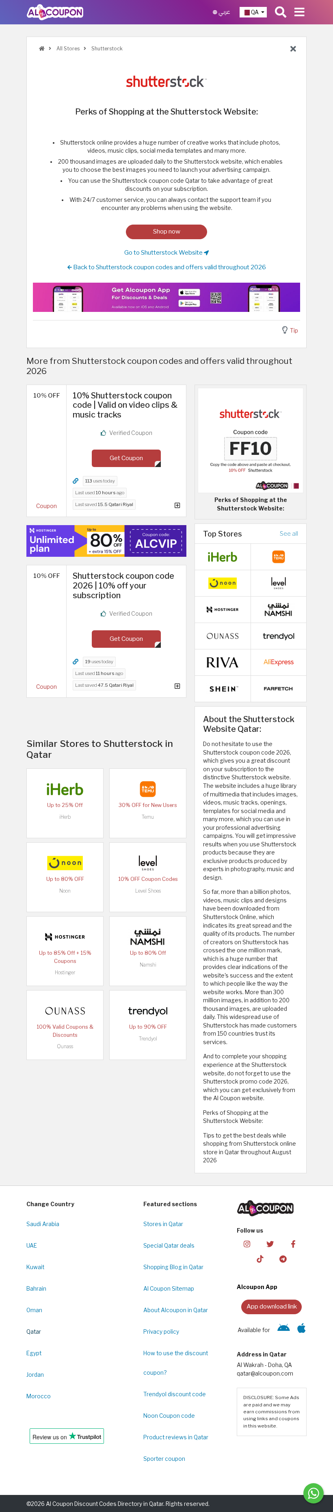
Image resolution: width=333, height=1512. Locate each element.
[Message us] (313, 1493)
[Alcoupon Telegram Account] (283, 1258)
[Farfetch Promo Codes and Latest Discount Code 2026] (278, 688)
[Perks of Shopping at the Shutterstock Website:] (250, 440)
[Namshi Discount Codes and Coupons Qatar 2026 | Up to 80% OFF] (148, 936)
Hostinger (65, 972)
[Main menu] (299, 12)
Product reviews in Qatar (175, 1437)
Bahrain (36, 1288)
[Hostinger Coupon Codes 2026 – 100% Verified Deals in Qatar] (65, 936)
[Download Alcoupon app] (166, 297)
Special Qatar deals (169, 1245)
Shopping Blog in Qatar (173, 1267)
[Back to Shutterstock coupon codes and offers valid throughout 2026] (293, 49)
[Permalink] (75, 481)
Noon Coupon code (169, 1415)
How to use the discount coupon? (175, 1363)
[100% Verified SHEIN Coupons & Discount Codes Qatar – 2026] (222, 688)
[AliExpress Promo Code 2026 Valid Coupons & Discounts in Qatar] (278, 662)
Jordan (35, 1374)
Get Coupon (126, 458)
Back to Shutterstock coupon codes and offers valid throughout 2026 (169, 267)
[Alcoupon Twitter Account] (270, 1243)
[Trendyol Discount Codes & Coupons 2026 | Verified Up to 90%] (148, 1010)
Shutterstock (106, 48)
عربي (223, 12)
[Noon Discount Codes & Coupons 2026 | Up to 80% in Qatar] (65, 862)
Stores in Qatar (163, 1224)
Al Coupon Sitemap (168, 1288)
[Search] (280, 12)
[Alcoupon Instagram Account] (247, 1243)
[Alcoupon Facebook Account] (293, 1243)
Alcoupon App (257, 1287)
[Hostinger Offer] (106, 541)
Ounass (65, 1046)
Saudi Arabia (42, 1224)
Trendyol (148, 1039)
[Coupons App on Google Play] (283, 1330)
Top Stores (222, 533)
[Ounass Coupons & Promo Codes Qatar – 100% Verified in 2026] (65, 1010)
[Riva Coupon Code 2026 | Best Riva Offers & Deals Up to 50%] (222, 662)
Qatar (33, 1331)
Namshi (148, 965)
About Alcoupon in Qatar (175, 1310)
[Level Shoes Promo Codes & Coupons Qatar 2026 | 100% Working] (148, 862)
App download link (272, 1306)
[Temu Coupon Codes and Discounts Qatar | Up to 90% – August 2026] (148, 788)
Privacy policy (161, 1331)
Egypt (33, 1353)
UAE (31, 1245)
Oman (34, 1310)
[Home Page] (55, 12)
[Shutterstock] (166, 80)
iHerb (65, 817)
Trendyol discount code (174, 1394)
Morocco (38, 1396)
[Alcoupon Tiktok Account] (260, 1258)
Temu (148, 817)
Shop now (166, 231)
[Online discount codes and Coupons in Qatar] (42, 48)
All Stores (67, 48)
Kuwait (35, 1267)
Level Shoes (148, 891)
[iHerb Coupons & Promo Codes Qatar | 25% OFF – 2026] (65, 788)
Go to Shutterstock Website (164, 252)
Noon (65, 891)
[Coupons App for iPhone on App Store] (301, 1330)
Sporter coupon (164, 1459)
